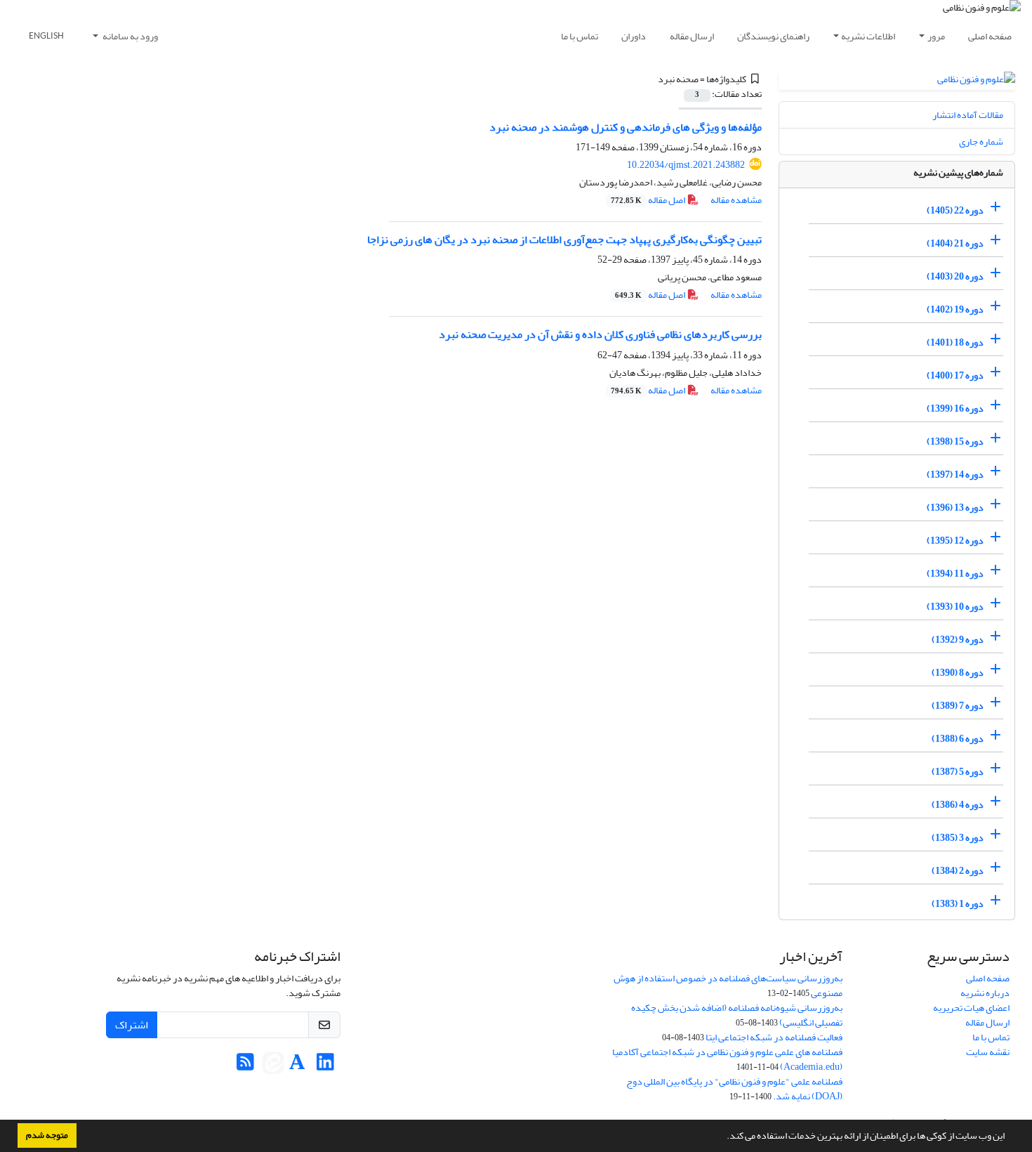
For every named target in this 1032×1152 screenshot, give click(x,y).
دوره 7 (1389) (958, 705)
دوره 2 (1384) (958, 870)
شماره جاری (981, 141)
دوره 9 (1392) (958, 639)
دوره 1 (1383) (958, 903)
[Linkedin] (325, 1065)
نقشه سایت (988, 1051)
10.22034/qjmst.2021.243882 (686, 164)
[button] (723, 1137)
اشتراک (131, 1024)
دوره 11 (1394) (955, 573)
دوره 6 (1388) (958, 738)
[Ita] (273, 1065)
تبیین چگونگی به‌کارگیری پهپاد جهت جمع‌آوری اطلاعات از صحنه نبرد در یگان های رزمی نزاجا (564, 239)
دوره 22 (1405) (955, 210)
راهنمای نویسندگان (773, 36)
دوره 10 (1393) (955, 606)
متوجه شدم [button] (47, 1135)
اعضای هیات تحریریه (971, 1007)
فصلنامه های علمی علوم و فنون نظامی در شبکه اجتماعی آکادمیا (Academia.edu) (727, 1059)
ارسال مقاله (692, 36)
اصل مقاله (649, 199)
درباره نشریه (985, 992)
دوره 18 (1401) (955, 342)
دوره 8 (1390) (958, 672)
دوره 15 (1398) (955, 441)
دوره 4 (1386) (958, 804)
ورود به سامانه (129, 36)
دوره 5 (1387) (958, 771)
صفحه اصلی (990, 36)
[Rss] (245, 1065)
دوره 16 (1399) (955, 408)
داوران (633, 36)
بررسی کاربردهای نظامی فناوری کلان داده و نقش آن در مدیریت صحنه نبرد (600, 334)
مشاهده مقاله (736, 199)
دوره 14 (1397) (955, 474)
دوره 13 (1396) (955, 507)
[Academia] (297, 1065)
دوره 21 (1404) (955, 243)
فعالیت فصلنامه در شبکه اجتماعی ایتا (774, 1037)
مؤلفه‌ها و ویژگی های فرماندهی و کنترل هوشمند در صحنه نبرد (625, 127)
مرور (936, 36)
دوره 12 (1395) (955, 540)
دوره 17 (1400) (955, 375)
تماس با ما (579, 36)
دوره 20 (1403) (955, 276)
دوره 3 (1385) (958, 837)
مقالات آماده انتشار (967, 114)
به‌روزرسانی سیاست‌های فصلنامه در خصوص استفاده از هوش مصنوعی (728, 985)
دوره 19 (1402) (955, 309)
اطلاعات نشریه (868, 36)
